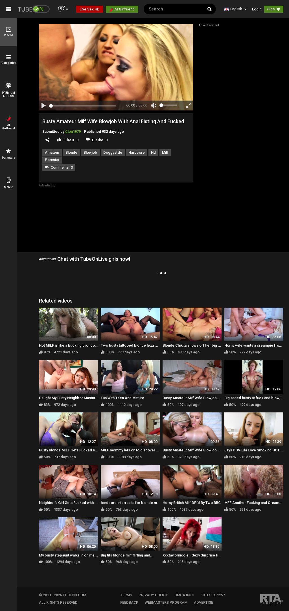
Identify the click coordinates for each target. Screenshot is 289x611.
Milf (165, 152)
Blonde (71, 152)
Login (256, 9)
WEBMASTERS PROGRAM (166, 602)
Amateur (52, 152)
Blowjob (90, 152)
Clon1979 (73, 131)
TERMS (126, 595)
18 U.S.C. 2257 (213, 595)
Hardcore (136, 152)
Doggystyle (112, 152)
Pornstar (52, 160)
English (236, 9)
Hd (153, 152)
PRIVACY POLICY (153, 595)
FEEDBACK (129, 602)
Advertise (203, 602)
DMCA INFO (184, 595)
